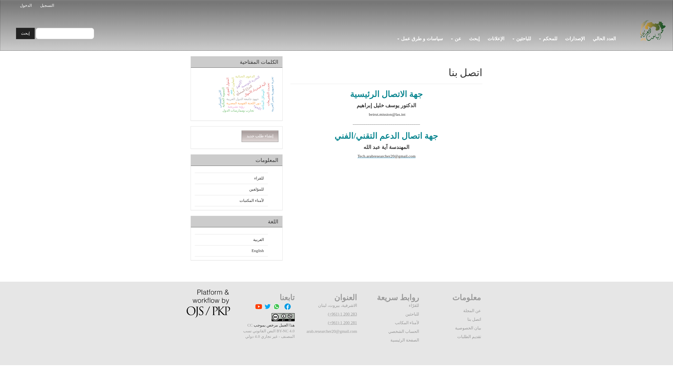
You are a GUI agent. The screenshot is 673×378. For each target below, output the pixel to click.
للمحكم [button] (549, 38)
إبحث (474, 38)
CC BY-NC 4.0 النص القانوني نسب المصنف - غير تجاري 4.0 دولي (269, 331)
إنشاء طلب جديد (260, 136)
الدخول (26, 5)
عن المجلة (472, 310)
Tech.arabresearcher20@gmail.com (387, 156)
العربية (258, 240)
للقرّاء (414, 305)
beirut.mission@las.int (386, 114)
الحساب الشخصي (403, 331)
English (258, 251)
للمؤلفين (256, 189)
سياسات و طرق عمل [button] (421, 38)
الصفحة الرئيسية (404, 340)
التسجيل (47, 5)
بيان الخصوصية (468, 328)
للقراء (259, 178)
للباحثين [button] (523, 38)
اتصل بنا (474, 319)
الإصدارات (575, 38)
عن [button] (457, 38)
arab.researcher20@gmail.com (332, 331)
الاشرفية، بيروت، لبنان (337, 305)
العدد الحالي (604, 38)
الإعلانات (496, 38)
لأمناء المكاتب (407, 323)
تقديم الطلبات (469, 336)
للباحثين (412, 314)
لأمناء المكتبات (251, 200)
